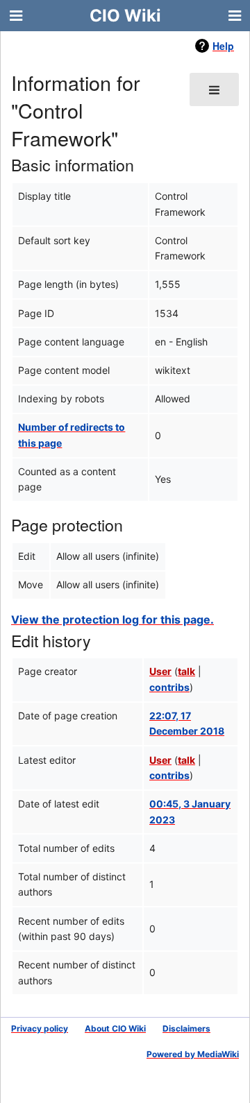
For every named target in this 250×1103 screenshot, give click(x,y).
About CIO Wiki (115, 1028)
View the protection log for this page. (112, 619)
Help (223, 46)
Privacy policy (39, 1028)
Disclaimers (186, 1028)
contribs (169, 687)
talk (186, 671)
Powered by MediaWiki (193, 1054)
